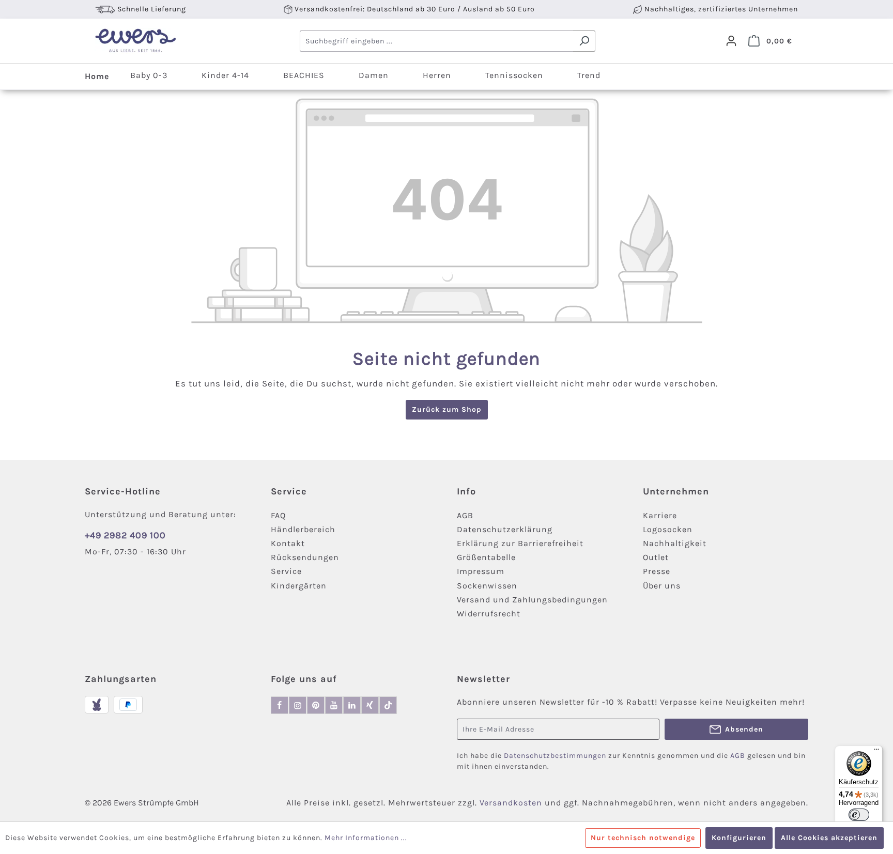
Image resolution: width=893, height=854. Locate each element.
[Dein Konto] (731, 40)
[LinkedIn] (352, 705)
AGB (465, 515)
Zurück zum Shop (447, 409)
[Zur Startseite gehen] (135, 41)
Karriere (660, 515)
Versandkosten (511, 803)
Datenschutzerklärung (504, 529)
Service (286, 571)
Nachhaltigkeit (674, 543)
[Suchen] (584, 41)
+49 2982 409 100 (125, 535)
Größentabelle (486, 557)
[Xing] (370, 705)
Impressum (480, 571)
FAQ (278, 515)
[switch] (859, 815)
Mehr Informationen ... (366, 837)
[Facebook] (279, 705)
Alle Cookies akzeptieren (829, 837)
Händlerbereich (303, 529)
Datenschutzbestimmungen (555, 755)
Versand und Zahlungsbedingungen (532, 599)
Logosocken (667, 529)
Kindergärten (299, 586)
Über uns (662, 586)
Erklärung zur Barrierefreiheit (520, 543)
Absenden (744, 729)
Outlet (656, 557)
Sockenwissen (487, 586)
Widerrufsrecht (488, 613)
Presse (656, 571)
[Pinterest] (315, 705)
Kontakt (288, 543)
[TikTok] (388, 705)
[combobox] (437, 41)
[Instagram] (297, 705)
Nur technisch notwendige (643, 837)
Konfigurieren (739, 837)
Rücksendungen (305, 557)
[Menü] (876, 752)
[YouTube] (334, 705)
